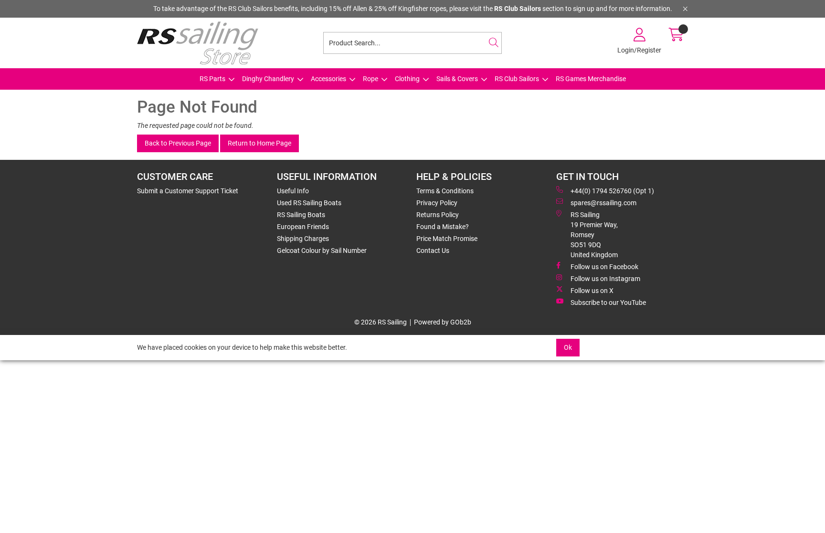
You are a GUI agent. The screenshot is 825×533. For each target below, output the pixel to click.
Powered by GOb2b (442, 322)
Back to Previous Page (178, 143)
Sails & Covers (457, 79)
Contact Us (432, 250)
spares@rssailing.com (603, 203)
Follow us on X (592, 290)
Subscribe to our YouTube (608, 302)
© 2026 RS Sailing (380, 322)
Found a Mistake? (442, 226)
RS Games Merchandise (591, 79)
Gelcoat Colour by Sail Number (322, 250)
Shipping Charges (303, 238)
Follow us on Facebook (604, 267)
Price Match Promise (446, 238)
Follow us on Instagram (605, 278)
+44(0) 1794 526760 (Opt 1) (612, 191)
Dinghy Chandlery (268, 79)
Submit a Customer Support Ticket (187, 191)
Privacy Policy (436, 203)
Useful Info (293, 191)
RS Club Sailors (517, 79)
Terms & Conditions (445, 191)
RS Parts (212, 79)
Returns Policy (437, 215)
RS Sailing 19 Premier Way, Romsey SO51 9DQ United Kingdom (594, 235)
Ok (568, 347)
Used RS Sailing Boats (309, 203)
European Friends (303, 226)
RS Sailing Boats (301, 215)
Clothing (407, 79)
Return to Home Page (259, 143)
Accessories (328, 79)
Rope (370, 79)
